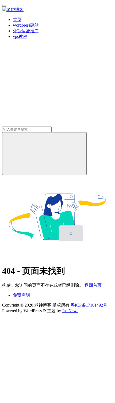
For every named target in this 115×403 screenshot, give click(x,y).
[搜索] (44, 153)
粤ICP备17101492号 (89, 305)
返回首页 (93, 285)
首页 (17, 19)
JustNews (70, 310)
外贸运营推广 (26, 30)
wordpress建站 (26, 25)
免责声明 (21, 295)
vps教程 (20, 36)
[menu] (4, 6)
